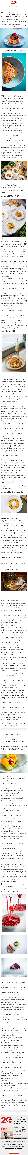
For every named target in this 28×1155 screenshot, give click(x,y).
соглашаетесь (16, 1146)
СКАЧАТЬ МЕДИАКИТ (19, 1117)
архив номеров (17, 1134)
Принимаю (14, 1152)
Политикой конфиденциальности (13, 1148)
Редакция (17, 1123)
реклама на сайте (19, 1119)
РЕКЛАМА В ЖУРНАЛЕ (20, 1121)
